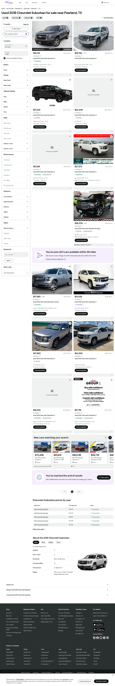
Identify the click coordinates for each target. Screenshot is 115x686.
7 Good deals (95, 521)
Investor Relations (46, 672)
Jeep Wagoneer (63, 658)
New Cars (9, 616)
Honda (25, 649)
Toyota (8, 649)
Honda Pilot (27, 661)
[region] (57, 679)
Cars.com (65, 679)
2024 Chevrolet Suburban (41, 517)
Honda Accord (27, 658)
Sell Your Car (44, 613)
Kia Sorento (97, 655)
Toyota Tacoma (10, 658)
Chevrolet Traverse (81, 658)
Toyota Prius (9, 655)
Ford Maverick (45, 652)
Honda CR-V (27, 652)
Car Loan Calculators (64, 613)
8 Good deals (95, 524)
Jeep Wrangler (63, 652)
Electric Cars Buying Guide (13, 632)
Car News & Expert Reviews (31, 616)
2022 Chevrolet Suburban (41, 524)
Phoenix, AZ (79, 622)
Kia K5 (95, 661)
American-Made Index (30, 627)
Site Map (60, 630)
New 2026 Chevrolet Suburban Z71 (77, 458)
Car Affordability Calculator (65, 616)
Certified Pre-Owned (12, 619)
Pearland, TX (18, 8)
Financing (9, 635)
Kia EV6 (96, 664)
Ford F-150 (44, 658)
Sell (27, 2)
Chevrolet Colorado (81, 664)
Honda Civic (27, 655)
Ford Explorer (45, 664)
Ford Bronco (44, 655)
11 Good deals (96, 517)
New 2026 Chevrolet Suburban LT (40, 458)
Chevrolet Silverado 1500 (83, 655)
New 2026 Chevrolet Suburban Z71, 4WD (59, 458)
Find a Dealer (10, 625)
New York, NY (79, 630)
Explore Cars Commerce (100, 613)
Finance (44, 2)
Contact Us (36, 672)
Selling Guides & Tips (46, 622)
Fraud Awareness (81, 672)
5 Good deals (95, 513)
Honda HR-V (27, 664)
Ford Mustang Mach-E (47, 661)
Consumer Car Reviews (30, 613)
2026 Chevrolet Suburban (41, 509)
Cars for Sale (10, 8)
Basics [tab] (36, 542)
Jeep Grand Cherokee (65, 655)
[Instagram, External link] (104, 637)
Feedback (91, 672)
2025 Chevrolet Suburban (41, 513)
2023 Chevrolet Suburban (41, 521)
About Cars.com (25, 672)
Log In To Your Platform (99, 616)
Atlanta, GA (79, 625)
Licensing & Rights (67, 672)
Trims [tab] (58, 542)
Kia (94, 649)
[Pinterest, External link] (107, 637)
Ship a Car (61, 619)
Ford (42, 649)
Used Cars (9, 613)
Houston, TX (79, 616)
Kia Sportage (97, 652)
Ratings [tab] (51, 542)
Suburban (33, 8)
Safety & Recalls (28, 625)
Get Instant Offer (45, 616)
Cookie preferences (85, 681)
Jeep (60, 649)
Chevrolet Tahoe (80, 661)
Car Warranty (62, 622)
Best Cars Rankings (29, 622)
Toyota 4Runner (10, 664)
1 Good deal (95, 509)
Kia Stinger (96, 658)
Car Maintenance (63, 627)
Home (3, 8)
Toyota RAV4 (9, 652)
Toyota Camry (10, 661)
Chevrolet (26, 8)
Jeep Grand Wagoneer (65, 661)
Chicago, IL (79, 613)
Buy (20, 2)
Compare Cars (28, 619)
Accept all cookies (101, 681)
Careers (57, 672)
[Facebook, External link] (97, 637)
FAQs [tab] (43, 542)
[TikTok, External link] (94, 637)
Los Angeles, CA (80, 619)
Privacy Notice (20, 679)
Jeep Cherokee (63, 664)
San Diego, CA (79, 633)
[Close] (113, 675)
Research (34, 2)
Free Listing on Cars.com (48, 619)
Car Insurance (62, 625)
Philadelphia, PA (80, 627)
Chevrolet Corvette (81, 652)
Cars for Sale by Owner (12, 622)
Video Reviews (28, 630)
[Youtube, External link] (101, 637)
